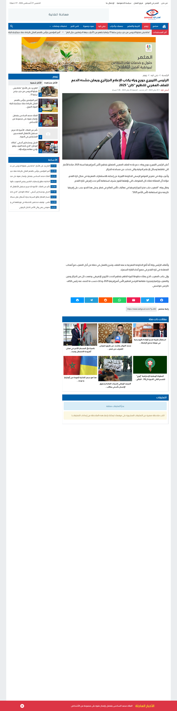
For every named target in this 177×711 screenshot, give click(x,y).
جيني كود (102, 26)
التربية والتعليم (133, 26)
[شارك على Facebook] (162, 300)
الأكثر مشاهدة (50, 83)
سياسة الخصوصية (124, 3)
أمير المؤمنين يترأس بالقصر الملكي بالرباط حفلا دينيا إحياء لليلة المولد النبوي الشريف (48, 32)
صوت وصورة (88, 26)
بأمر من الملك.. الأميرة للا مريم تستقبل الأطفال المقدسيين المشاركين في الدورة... (24, 133)
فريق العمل (138, 3)
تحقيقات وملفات (59, 26)
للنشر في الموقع (152, 3)
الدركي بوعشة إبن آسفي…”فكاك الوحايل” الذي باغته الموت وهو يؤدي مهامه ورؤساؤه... (24, 145)
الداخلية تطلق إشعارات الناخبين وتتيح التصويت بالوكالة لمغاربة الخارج (101, 706)
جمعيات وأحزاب (116, 26)
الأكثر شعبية (35, 83)
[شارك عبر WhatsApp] (120, 300)
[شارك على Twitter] (148, 300)
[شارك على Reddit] (105, 300)
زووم (146, 26)
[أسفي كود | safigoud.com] (139, 15)
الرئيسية (164, 26)
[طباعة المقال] (77, 300)
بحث (11, 26)
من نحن (164, 3)
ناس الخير (75, 26)
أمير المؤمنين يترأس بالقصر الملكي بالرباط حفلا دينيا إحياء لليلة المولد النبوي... (23, 103)
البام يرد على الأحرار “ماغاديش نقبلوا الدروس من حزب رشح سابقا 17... (25, 91)
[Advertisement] (115, 229)
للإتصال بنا (110, 3)
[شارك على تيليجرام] (91, 300)
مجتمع (155, 26)
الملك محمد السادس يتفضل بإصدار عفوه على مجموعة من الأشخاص (24, 118)
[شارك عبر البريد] (133, 300)
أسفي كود (165, 90)
